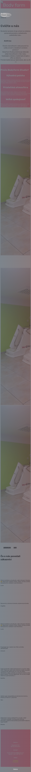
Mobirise (15, 769)
